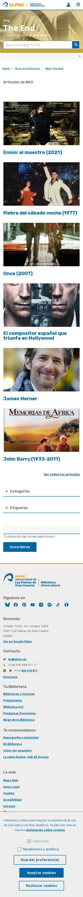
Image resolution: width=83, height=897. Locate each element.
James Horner (20, 398)
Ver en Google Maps (17, 641)
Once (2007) (18, 273)
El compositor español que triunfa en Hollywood (35, 336)
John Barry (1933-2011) (31, 459)
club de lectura (38, 757)
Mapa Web (10, 780)
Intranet (9, 806)
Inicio (6, 68)
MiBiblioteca (68, 5)
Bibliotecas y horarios (19, 694)
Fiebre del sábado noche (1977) (40, 213)
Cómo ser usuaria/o (17, 750)
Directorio (10, 677)
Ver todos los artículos (62, 474)
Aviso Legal (11, 787)
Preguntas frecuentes (19, 713)
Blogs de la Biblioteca (27, 68)
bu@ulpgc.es (17, 659)
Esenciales (41, 841)
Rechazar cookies (41, 885)
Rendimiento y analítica (41, 849)
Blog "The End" (55, 68)
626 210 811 (29, 670)
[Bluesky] (7, 605)
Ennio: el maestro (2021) (32, 152)
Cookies (8, 793)
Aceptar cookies (41, 873)
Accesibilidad (12, 800)
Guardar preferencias (40, 860)
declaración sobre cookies (45, 830)
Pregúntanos (12, 700)
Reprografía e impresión (21, 737)
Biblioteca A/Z (13, 707)
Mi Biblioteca (12, 744)
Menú (78, 5)
